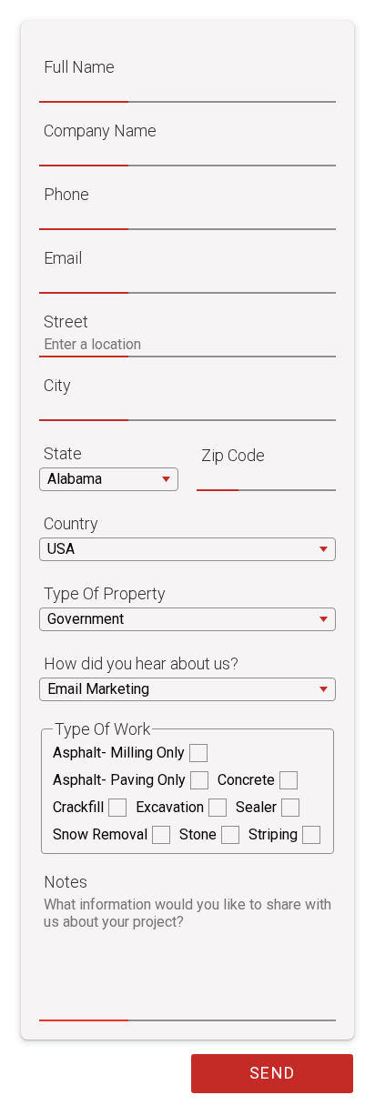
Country (71, 523)
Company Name (100, 130)
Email (63, 257)
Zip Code (233, 455)
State (63, 453)
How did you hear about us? (141, 663)
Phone (66, 194)
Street (66, 321)
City (57, 385)
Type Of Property (105, 593)
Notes (65, 881)
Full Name (79, 66)
